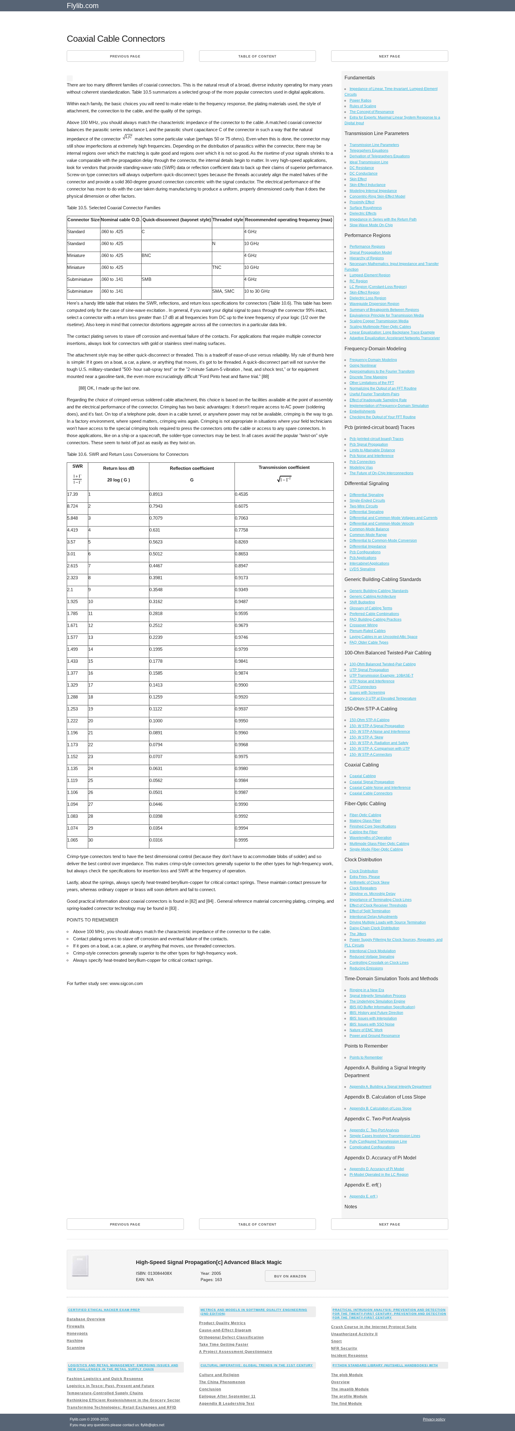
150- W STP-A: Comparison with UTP (380, 749)
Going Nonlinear (363, 365)
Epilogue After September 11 (227, 1396)
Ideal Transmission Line (369, 162)
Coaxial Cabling (363, 776)
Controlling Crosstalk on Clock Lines (379, 963)
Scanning (76, 1348)
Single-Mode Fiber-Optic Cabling (376, 849)
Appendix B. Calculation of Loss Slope (381, 1108)
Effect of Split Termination (370, 911)
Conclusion (210, 1389)
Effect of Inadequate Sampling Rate (378, 400)
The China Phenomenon (222, 1382)
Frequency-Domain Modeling (373, 360)
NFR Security (344, 1348)
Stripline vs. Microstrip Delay (372, 894)
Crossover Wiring (364, 625)
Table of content (257, 56)
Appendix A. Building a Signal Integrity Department (390, 1087)
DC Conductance (364, 173)
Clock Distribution (364, 871)
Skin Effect (358, 179)
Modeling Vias (361, 467)
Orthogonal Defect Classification (231, 1337)
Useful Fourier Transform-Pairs (374, 394)
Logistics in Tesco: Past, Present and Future (110, 1386)
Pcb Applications (363, 558)
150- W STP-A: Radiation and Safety (379, 743)
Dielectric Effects (363, 213)
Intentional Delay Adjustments (374, 917)
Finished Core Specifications (373, 826)
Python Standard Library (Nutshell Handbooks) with (385, 1365)
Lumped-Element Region (370, 275)
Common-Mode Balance (369, 529)
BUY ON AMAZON (290, 1276)
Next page (389, 56)
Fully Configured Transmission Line (378, 1141)
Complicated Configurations (372, 1147)
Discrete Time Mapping (368, 377)
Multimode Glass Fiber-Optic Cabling (379, 844)
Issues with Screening (367, 692)
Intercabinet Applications (369, 563)
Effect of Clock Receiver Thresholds (378, 905)
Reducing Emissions (366, 968)
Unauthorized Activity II (354, 1334)
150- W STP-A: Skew (366, 737)
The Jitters (358, 934)
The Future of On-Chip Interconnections (381, 473)
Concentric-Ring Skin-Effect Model (377, 196)
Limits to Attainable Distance (372, 450)
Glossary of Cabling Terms (371, 608)
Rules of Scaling (363, 106)
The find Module (346, 1403)
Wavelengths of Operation (371, 838)
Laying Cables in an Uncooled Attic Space (384, 637)
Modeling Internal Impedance (373, 191)
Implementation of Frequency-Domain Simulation (389, 406)
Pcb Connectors (363, 462)
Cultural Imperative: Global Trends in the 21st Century (257, 1365)
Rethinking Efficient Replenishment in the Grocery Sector (123, 1400)
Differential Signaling (367, 495)
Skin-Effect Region (365, 292)
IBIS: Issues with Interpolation (373, 1018)
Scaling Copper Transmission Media (379, 321)
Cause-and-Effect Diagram (225, 1330)
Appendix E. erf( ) (364, 1196)
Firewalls (76, 1326)
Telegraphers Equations (369, 150)
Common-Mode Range (368, 535)
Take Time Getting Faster (224, 1344)
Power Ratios (360, 100)
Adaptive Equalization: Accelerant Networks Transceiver (395, 338)
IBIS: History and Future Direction (376, 1013)
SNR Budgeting (362, 602)
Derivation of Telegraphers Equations (380, 156)
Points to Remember (366, 1057)
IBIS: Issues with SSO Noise (372, 1024)
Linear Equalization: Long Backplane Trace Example (392, 332)
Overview (340, 1382)
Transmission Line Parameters (374, 145)
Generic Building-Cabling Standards (379, 591)
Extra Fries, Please (365, 877)
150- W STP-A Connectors (371, 754)
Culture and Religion (219, 1375)
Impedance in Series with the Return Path (383, 219)
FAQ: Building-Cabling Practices (375, 619)
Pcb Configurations (365, 552)
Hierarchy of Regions (367, 258)
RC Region (359, 281)
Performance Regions (367, 246)
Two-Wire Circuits (364, 506)
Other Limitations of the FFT (372, 383)
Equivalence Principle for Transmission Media (387, 315)
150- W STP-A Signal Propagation (377, 726)
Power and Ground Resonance (375, 1036)
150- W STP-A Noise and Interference (380, 732)
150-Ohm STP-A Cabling (370, 720)
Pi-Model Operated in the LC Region (379, 1175)
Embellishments (363, 411)
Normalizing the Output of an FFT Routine (383, 388)
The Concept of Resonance (372, 112)
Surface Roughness (366, 208)
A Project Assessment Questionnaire (235, 1352)
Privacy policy (434, 1419)
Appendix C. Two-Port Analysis (374, 1130)
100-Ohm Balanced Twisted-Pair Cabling (383, 664)
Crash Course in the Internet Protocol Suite (374, 1327)
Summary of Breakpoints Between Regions (384, 310)
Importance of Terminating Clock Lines (381, 900)
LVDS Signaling (362, 569)
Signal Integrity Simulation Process (378, 996)
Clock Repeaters (363, 888)
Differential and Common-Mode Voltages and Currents (394, 518)
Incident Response (349, 1355)
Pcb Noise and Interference (372, 456)
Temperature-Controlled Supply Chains (105, 1393)
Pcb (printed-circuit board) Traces (377, 439)
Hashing (75, 1341)
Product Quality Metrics (222, 1323)
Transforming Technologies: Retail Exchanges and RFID (121, 1407)
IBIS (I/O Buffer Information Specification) (382, 1007)
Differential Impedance (368, 546)
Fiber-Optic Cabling (365, 815)
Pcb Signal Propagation (369, 444)
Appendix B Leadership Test (227, 1403)
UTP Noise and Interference (372, 681)
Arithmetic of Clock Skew (370, 882)
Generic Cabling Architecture (373, 596)
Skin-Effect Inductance (368, 185)
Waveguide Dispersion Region (374, 304)
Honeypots (77, 1333)
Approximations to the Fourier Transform (382, 371)
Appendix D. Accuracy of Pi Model (377, 1169)
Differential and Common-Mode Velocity (382, 523)
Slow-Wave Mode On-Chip (371, 225)
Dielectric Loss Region (368, 298)
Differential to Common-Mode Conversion (383, 540)
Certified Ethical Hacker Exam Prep (104, 1309)
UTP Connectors (363, 687)
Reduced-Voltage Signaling (372, 957)
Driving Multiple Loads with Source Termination (388, 922)
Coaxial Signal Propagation (372, 782)
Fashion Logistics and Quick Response (105, 1379)
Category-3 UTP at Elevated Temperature (383, 698)
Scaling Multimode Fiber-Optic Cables (380, 327)
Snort (336, 1341)
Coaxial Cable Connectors (371, 793)
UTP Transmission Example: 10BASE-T (381, 675)
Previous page (125, 56)
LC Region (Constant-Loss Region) (378, 287)
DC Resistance (362, 168)
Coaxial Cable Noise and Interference (380, 788)
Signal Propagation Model (371, 252)
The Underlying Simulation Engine (377, 1001)
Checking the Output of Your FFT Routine (383, 417)
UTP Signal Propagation (369, 670)
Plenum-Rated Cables (368, 631)
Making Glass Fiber (365, 821)
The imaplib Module (350, 1389)
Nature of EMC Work (366, 1030)
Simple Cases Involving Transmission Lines (385, 1136)
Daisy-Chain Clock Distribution (374, 928)
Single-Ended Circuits (367, 500)
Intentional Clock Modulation (373, 951)
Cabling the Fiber (364, 832)
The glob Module (347, 1375)
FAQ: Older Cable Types (369, 642)
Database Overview (86, 1319)
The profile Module (349, 1396)
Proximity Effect (362, 202)
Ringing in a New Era (367, 990)
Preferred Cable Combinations (374, 614)
